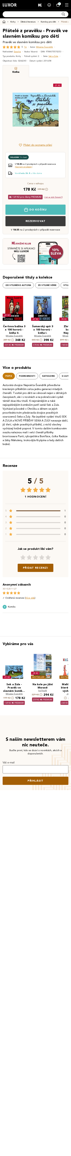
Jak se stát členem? (53, 197)
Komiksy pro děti (48, 21)
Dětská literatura (28, 21)
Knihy (13, 21)
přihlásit (35, 780)
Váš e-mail (9, 762)
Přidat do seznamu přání (37, 145)
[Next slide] (60, 109)
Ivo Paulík (42, 690)
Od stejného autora (18, 285)
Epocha (17, 51)
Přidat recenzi (35, 567)
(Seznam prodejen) (23, 167)
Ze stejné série (47, 285)
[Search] (63, 14)
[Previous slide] (11, 109)
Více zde (30, 598)
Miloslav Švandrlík (44, 47)
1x (25, 47)
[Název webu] (10, 5)
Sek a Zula (53, 56)
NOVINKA (8, 319)
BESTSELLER (38, 677)
